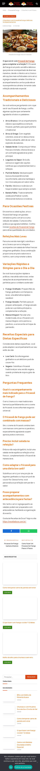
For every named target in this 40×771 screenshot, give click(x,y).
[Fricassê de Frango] (21, 3)
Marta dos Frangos (7, 25)
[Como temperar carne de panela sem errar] (20, 573)
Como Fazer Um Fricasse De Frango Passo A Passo (29, 545)
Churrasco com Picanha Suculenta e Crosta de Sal (27, 708)
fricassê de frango (26, 61)
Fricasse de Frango (13, 10)
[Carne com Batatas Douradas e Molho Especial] (9, 745)
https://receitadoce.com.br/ (14, 521)
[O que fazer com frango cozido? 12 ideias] (20, 608)
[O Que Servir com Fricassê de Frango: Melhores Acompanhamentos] (20, 41)
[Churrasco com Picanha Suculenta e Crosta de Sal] (9, 709)
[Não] (37, 762)
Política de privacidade (23, 767)
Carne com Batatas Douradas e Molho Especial (24, 744)
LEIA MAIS (7, 592)
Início (4, 10)
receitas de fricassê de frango (21, 227)
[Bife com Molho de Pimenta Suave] (9, 698)
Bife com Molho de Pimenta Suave (24, 696)
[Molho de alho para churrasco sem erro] (20, 643)
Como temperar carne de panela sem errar (19, 587)
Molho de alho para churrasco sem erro (18, 657)
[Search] (36, 3)
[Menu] (3, 3)
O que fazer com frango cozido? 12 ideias (19, 622)
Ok (11, 767)
